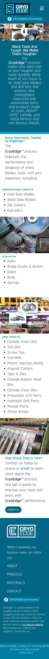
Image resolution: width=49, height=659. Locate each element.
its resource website (33, 624)
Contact (14, 591)
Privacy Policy (26, 652)
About (12, 566)
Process (14, 574)
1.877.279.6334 (27, 19)
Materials (16, 582)
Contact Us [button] (13, 509)
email (25, 468)
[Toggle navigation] (42, 8)
